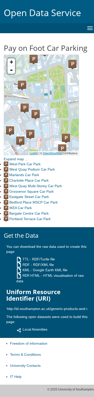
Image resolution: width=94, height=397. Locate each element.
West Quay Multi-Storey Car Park (35, 186)
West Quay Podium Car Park (32, 169)
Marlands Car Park (24, 175)
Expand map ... (16, 159)
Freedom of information (28, 343)
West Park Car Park (25, 164)
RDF (26, 265)
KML (26, 270)
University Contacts (25, 366)
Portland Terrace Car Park (30, 219)
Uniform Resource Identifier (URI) (33, 295)
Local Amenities (35, 329)
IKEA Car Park (20, 208)
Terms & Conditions (25, 354)
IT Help (16, 377)
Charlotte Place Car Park (29, 180)
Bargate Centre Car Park (29, 213)
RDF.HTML (31, 275)
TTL (26, 259)
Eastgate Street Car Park (29, 197)
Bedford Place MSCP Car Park (33, 202)
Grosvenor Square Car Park (31, 191)
